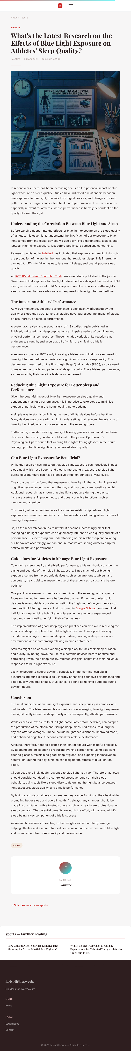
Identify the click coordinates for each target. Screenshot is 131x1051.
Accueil (15, 17)
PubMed (47, 253)
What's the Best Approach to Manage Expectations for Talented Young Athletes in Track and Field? (96, 949)
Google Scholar (86, 608)
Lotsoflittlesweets (19, 981)
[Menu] (70, 6)
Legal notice (12, 1023)
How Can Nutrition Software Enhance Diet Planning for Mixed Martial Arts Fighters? (33, 947)
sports (25, 17)
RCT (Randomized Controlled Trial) (38, 276)
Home (8, 1005)
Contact (9, 1029)
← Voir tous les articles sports (29, 905)
